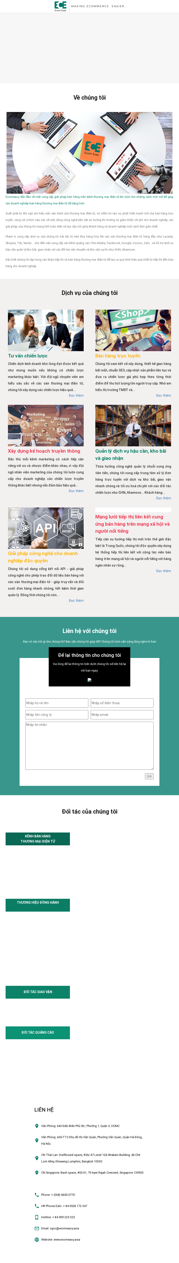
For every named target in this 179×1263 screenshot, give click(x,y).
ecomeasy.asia (12, 1257)
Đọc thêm (76, 395)
